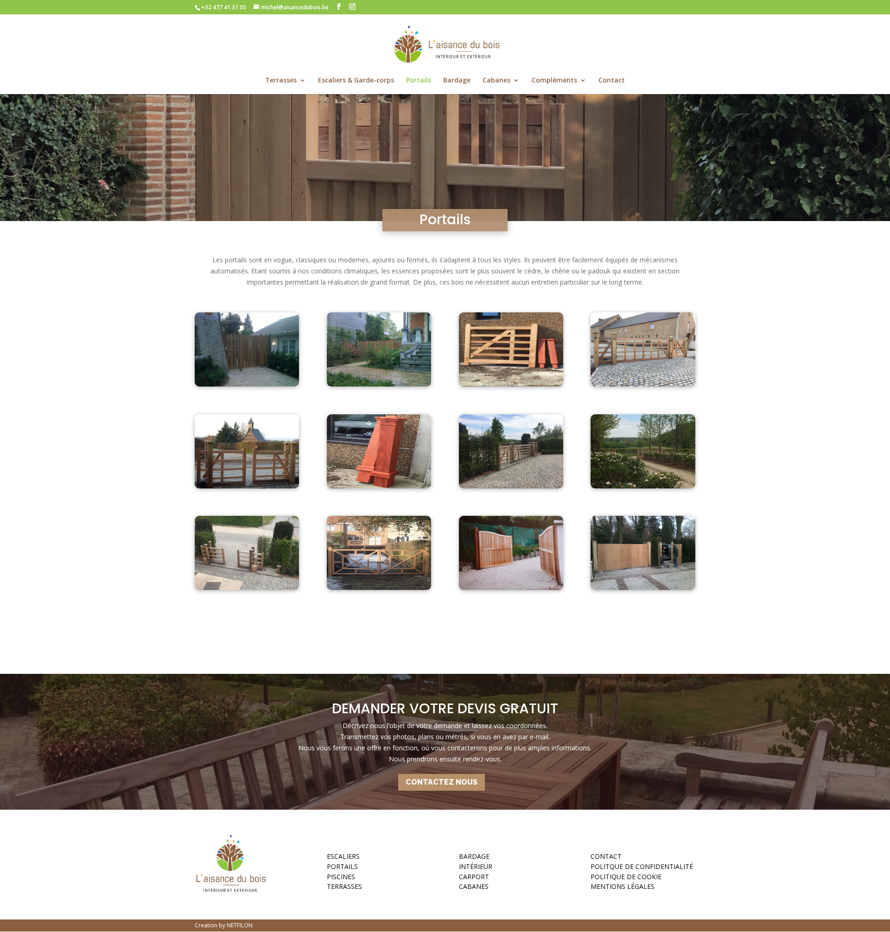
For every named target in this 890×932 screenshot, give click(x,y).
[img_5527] (247, 587)
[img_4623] (643, 384)
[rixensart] (643, 587)
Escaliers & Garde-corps (356, 80)
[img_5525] (643, 486)
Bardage (456, 80)
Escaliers (343, 858)
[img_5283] (379, 486)
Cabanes (496, 80)
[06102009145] (379, 384)
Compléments (554, 80)
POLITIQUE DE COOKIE (626, 878)
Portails (418, 80)
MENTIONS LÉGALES (623, 888)
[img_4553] (511, 384)
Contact (611, 80)
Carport (474, 878)
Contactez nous (441, 782)
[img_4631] (247, 486)
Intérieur (475, 868)
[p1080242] (511, 587)
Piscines (341, 878)
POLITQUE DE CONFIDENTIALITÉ (642, 868)
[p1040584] (379, 587)
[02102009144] (247, 384)
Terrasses (281, 80)
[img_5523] (511, 486)
